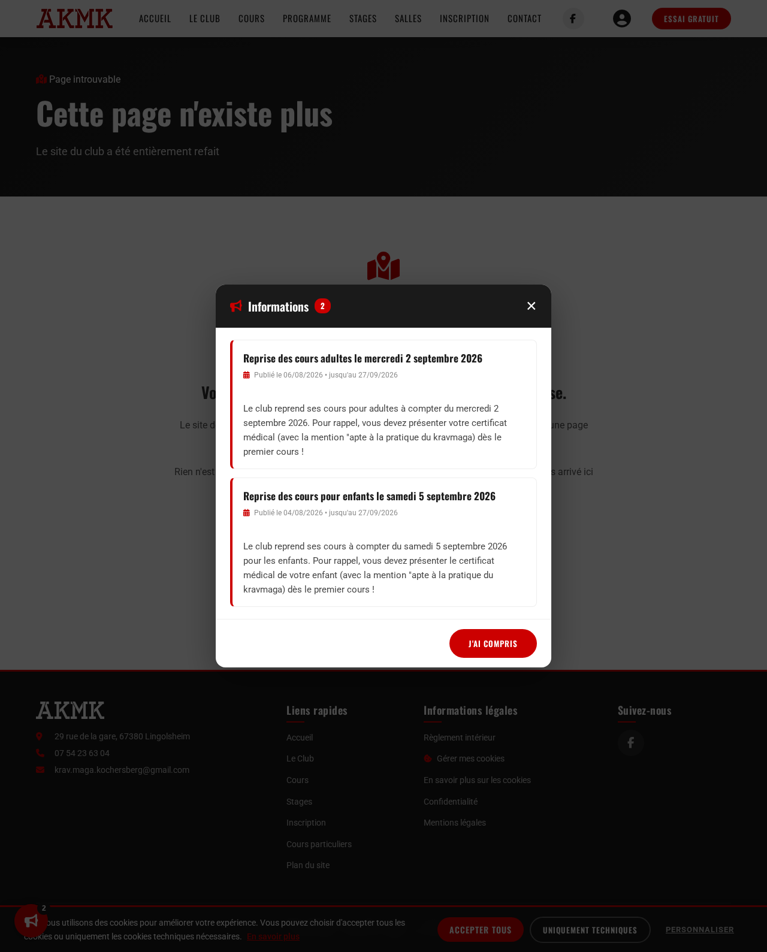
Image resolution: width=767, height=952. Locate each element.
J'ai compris (493, 643)
